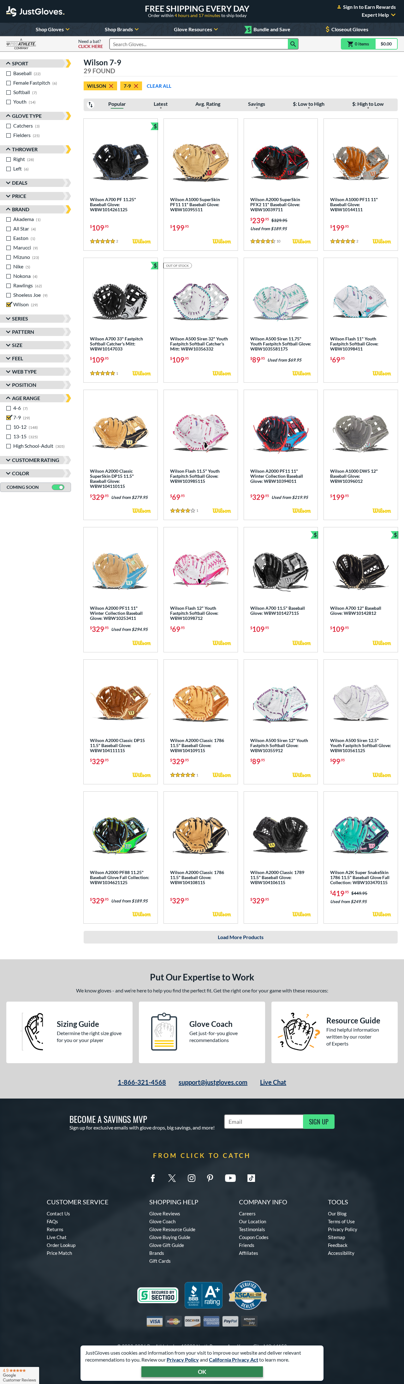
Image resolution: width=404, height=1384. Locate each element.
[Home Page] (35, 11)
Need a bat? (90, 44)
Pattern (23, 332)
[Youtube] (230, 1178)
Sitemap (336, 1237)
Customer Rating (35, 460)
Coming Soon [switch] (23, 487)
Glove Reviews (164, 1213)
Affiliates (248, 1253)
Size (17, 345)
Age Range (26, 398)
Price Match (59, 1253)
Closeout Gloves (349, 29)
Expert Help (375, 14)
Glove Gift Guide (166, 1245)
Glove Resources (193, 29)
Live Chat (273, 1082)
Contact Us (58, 1213)
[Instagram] (191, 1178)
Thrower (25, 149)
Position (24, 385)
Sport (20, 63)
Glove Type (27, 116)
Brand (20, 209)
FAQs (52, 1221)
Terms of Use (341, 1221)
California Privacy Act (233, 1360)
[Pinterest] (210, 1178)
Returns (55, 1229)
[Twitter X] (172, 1178)
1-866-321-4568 (142, 1082)
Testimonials (252, 1229)
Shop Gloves (50, 29)
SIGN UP (319, 1121)
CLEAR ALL (159, 86)
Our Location (252, 1221)
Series (20, 318)
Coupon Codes (254, 1237)
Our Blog (337, 1213)
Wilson (96, 86)
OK (202, 1371)
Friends (246, 1245)
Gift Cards (160, 1261)
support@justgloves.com (213, 1082)
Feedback (338, 1245)
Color (20, 473)
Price (19, 196)
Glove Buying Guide (169, 1237)
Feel (17, 358)
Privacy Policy (183, 1360)
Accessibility (341, 1253)
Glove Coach (162, 1221)
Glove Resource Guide (172, 1229)
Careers (247, 1213)
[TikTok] (251, 1178)
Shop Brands (119, 29)
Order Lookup (61, 1245)
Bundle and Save (268, 29)
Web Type (24, 371)
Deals (19, 183)
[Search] (293, 44)
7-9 (127, 86)
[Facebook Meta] (153, 1178)
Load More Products (241, 937)
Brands (156, 1253)
